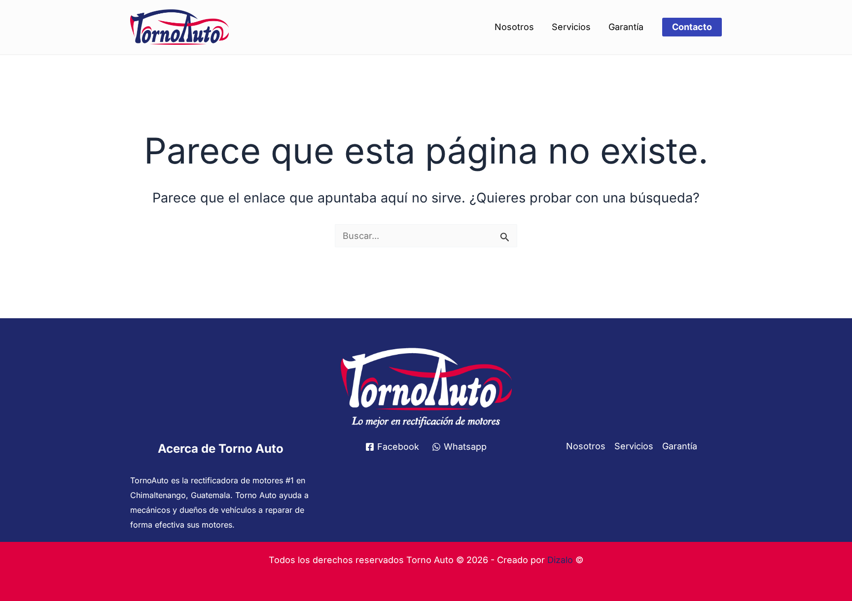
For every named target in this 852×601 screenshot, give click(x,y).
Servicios (571, 27)
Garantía (625, 27)
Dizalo (560, 560)
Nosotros (514, 27)
